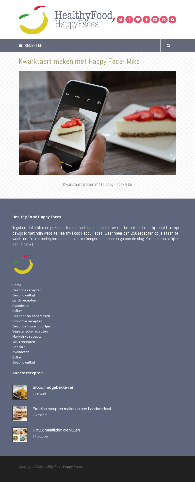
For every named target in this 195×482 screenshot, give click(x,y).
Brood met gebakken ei (53, 387)
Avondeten (20, 305)
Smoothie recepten (27, 321)
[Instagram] (155, 19)
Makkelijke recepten (27, 336)
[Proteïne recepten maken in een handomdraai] (20, 413)
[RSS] (172, 19)
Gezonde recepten (26, 290)
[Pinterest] (164, 19)
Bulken (17, 310)
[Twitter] (120, 19)
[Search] (168, 45)
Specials (18, 346)
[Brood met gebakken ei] (20, 392)
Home (16, 285)
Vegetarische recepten (30, 331)
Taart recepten (23, 341)
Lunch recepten (24, 300)
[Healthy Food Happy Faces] (88, 19)
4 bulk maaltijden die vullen (56, 430)
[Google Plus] (129, 19)
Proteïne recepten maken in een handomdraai (72, 408)
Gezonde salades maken (31, 315)
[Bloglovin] (138, 19)
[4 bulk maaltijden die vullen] (20, 434)
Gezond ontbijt (23, 295)
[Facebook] (146, 19)
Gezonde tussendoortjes (31, 326)
